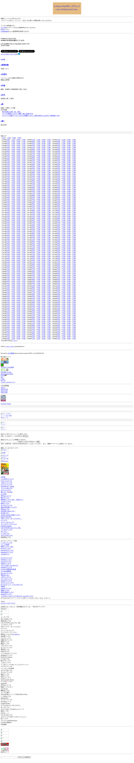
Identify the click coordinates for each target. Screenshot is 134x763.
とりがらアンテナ (6, 543)
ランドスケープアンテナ (9, 524)
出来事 (3, 59)
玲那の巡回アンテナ (7, 592)
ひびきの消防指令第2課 (8, 569)
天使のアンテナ (6, 563)
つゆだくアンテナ (6, 482)
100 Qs (3, 387)
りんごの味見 (5, 544)
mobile (12, 486)
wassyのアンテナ (6, 561)
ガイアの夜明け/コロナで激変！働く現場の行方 (17, 113)
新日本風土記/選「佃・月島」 (12, 112)
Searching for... (5, 486)
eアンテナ (4, 520)
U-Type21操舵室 (6, 571)
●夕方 (3, 95)
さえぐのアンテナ (6, 579)
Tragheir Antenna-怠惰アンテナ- (10, 515)
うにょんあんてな (6, 488)
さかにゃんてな (6, 490)
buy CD (3, 380)
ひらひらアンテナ (6, 558)
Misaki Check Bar (6, 516)
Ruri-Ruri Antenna (6, 526)
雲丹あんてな (5, 509)
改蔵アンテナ (5, 590)
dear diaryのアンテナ (7, 550)
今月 (3, 138)
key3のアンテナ (6, 548)
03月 (58, 145)
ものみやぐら (5, 554)
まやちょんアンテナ (7, 582)
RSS (2, 29)
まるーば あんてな (7, 535)
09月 (58, 141)
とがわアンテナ (6, 501)
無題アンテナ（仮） (7, 546)
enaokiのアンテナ (6, 594)
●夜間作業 (5, 65)
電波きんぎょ (5, 575)
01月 (8, 145)
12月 (58, 140)
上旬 (8, 138)
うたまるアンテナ (6, 529)
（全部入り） (19, 499)
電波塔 (3, 586)
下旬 (19, 138)
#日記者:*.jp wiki (6, 372)
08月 (33, 141)
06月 (58, 143)
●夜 (2, 104)
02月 (33, 145)
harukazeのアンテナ (7, 552)
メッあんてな (5, 533)
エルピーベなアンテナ (8, 603)
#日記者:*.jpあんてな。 (8, 511)
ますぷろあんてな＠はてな (9, 565)
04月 (8, 143)
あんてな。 (4, 531)
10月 (8, 140)
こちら (14, 340)
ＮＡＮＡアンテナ (6, 505)
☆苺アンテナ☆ (6, 577)
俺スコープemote (6, 492)
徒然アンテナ (5, 503)
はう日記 (4, 27)
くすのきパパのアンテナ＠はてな (12, 596)
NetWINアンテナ (6, 559)
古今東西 (11, 353)
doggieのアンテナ (6, 581)
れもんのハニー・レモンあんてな (12, 584)
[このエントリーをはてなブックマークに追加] (19, 54)
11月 (33, 140)
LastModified (4, 31)
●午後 (3, 85)
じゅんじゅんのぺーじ (8, 382)
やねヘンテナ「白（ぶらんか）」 (12, 518)
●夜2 (2, 121)
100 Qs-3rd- (4, 391)
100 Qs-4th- (4, 392)
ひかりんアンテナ (6, 484)
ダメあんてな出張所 (7, 367)
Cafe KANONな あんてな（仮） (11, 528)
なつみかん (16, 634)
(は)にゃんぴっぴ (6, 481)
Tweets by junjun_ (6, 403)
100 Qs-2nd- (4, 389)
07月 (8, 141)
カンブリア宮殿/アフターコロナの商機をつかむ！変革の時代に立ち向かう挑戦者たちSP (31, 115)
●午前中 (4, 74)
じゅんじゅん (9, 346)
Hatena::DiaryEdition (7, 374)
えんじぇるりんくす (7, 522)
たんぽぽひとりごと (7, 479)
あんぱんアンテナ (6, 573)
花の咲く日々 (5, 513)
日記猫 (3, 477)
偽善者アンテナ (6, 499)
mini (13, 499)
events (2, 379)
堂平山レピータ (6, 496)
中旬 (14, 138)
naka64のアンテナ (6, 567)
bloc (2, 377)
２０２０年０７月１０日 (9, 54)
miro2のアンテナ (6, 588)
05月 (33, 143)
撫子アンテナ (5, 497)
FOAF (3, 375)
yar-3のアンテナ (28, 596)
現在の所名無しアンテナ (9, 507)
